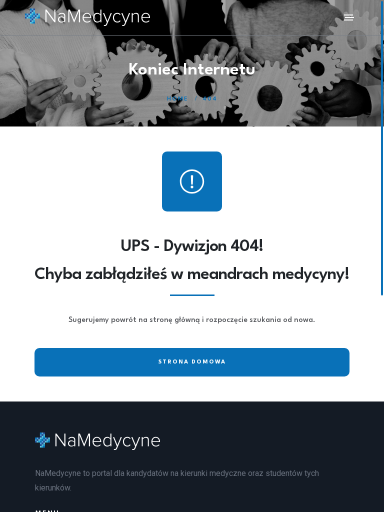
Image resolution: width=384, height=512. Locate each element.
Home (177, 99)
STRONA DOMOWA (192, 362)
